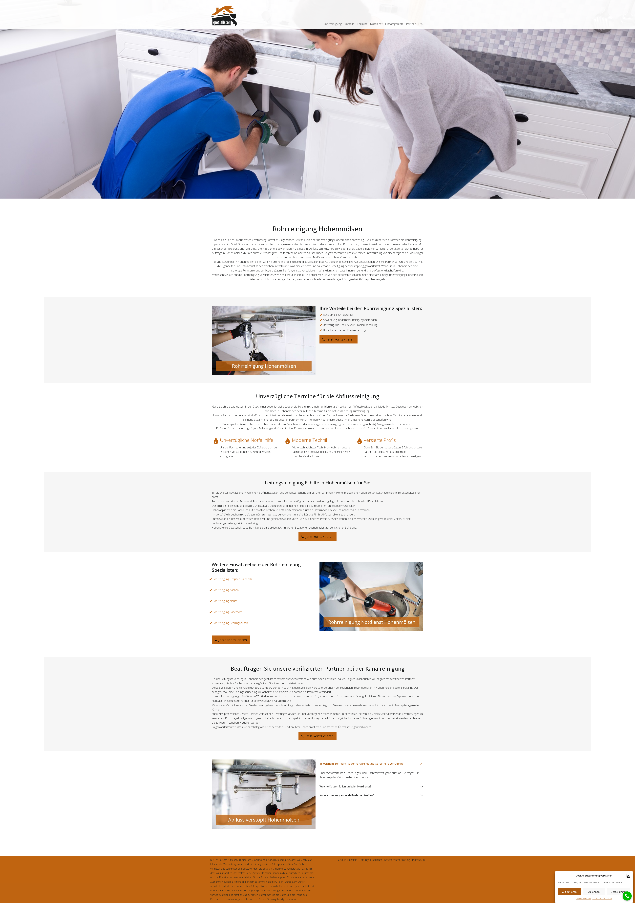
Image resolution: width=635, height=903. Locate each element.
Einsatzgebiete (394, 24)
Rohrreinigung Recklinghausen (230, 623)
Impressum (418, 860)
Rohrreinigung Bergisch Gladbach (232, 579)
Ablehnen (594, 892)
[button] (628, 875)
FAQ (420, 24)
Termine (362, 24)
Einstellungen (619, 892)
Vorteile (349, 24)
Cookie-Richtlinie (583, 898)
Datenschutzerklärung (602, 898)
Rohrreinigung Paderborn (227, 612)
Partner (411, 24)
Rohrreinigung (332, 24)
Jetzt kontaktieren (340, 339)
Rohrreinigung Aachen (226, 590)
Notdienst (376, 24)
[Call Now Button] (627, 896)
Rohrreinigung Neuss (225, 601)
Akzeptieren (569, 892)
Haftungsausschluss (370, 860)
